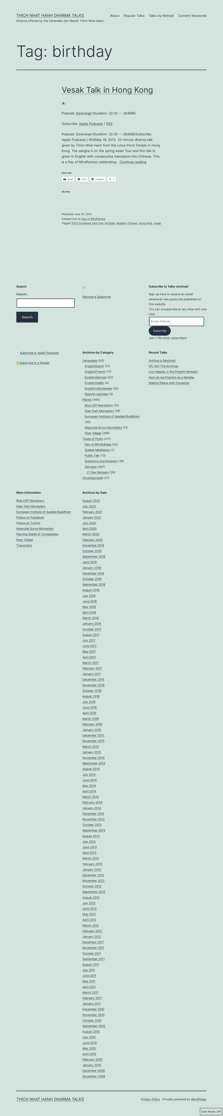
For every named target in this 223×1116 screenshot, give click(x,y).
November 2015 (93, 741)
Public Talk (92, 455)
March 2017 (90, 662)
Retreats (90, 467)
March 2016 (90, 718)
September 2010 (93, 1026)
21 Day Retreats (98, 472)
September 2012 (93, 892)
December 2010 (93, 1009)
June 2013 (89, 847)
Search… (22, 294)
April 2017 (89, 657)
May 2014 (89, 785)
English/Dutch (94, 366)
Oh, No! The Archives (163, 366)
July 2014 (89, 774)
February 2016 (92, 724)
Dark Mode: (208, 1111)
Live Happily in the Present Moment (173, 371)
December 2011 (93, 942)
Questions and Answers (101, 461)
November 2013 (93, 819)
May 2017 (89, 651)
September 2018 (93, 584)
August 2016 (91, 696)
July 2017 (88, 640)
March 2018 (90, 618)
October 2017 (91, 629)
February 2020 (92, 540)
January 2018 (91, 623)
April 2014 (89, 791)
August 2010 (91, 1031)
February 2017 (92, 668)
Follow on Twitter (28, 523)
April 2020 (89, 528)
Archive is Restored (162, 360)
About (114, 16)
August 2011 (90, 964)
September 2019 (93, 556)
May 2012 (89, 914)
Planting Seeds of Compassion (37, 534)
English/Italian (94, 383)
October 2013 (91, 824)
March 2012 (90, 925)
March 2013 (90, 858)
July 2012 (89, 903)
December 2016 (93, 679)
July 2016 (89, 702)
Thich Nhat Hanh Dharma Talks (50, 15)
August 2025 (91, 500)
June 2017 (89, 646)
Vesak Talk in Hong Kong (107, 90)
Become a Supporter (96, 296)
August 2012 (91, 897)
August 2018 (91, 590)
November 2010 (93, 1015)
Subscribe (160, 330)
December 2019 (93, 545)
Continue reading (132, 162)
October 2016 (91, 690)
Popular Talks (134, 16)
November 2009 (93, 1076)
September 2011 (93, 959)
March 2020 (90, 534)
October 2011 (91, 953)
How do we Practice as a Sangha (171, 377)
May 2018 (89, 607)
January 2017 (91, 674)
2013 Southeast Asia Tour (87, 223)
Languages (89, 360)
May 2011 (88, 981)
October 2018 (91, 579)
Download (83, 113)
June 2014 (89, 780)
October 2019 (91, 551)
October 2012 (91, 886)
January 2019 (91, 568)
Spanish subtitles (96, 394)
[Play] (63, 103)
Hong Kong (145, 223)
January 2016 (91, 730)
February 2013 (92, 864)
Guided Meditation (97, 450)
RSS (109, 124)
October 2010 (91, 1020)
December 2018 (93, 573)
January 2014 (91, 808)
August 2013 (91, 836)
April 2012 (89, 919)
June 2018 (89, 601)
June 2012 (89, 908)
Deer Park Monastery (99, 411)
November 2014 (93, 757)
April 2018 (89, 612)
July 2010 (89, 1037)
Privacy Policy (150, 1099)
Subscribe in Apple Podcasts (39, 353)
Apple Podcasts (91, 124)
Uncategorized (92, 478)
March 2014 (90, 797)
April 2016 (89, 713)
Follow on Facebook (30, 517)
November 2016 (93, 685)
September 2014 (93, 763)
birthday (110, 223)
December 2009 (93, 1070)
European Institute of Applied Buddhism (112, 416)
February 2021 (92, 512)
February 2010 (92, 1059)
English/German (96, 377)
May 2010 (89, 1048)
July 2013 (89, 841)
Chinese (132, 223)
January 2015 (91, 752)
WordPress (198, 1099)
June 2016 (89, 707)
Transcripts (24, 545)
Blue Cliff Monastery (99, 405)
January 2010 (91, 1065)
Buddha (121, 223)
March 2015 (90, 746)
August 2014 (91, 769)
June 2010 (89, 1043)
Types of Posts (92, 439)
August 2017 (90, 635)
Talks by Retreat (161, 16)
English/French (95, 371)
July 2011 (88, 970)
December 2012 (93, 875)
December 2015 (93, 735)
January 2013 (91, 869)
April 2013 (89, 852)
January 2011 (91, 1003)
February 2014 (92, 802)
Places (86, 399)
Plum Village (93, 433)
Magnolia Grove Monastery (103, 427)
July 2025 (89, 506)
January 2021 (91, 517)
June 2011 (89, 975)
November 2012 (93, 880)
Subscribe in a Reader (34, 363)
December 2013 (93, 813)
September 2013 (93, 830)
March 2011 (90, 992)
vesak (157, 223)
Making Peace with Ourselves (169, 383)
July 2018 (89, 595)
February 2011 (92, 998)
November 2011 (93, 947)
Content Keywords (192, 16)
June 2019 (89, 562)
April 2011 (89, 987)
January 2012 (91, 936)
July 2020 (89, 523)
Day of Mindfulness (93, 218)
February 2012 (92, 931)
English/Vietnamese (98, 388)
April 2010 (89, 1054)
